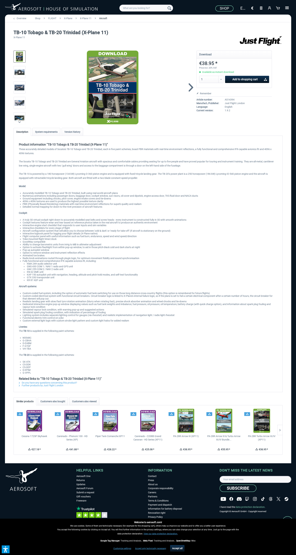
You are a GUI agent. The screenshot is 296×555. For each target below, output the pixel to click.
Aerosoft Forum (84, 488)
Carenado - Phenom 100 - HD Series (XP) (72, 438)
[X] (278, 499)
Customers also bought (52, 401)
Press (151, 480)
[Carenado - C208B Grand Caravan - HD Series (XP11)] (148, 421)
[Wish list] (261, 7)
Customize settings (122, 548)
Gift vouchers (83, 496)
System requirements (46, 131)
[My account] (269, 7)
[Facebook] (231, 499)
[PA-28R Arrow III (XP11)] (186, 421)
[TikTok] (262, 499)
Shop (224, 8)
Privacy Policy (155, 517)
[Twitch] (247, 499)
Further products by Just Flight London (42, 385)
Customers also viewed (84, 401)
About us (153, 484)
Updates (80, 484)
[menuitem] (146, 8)
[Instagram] (255, 499)
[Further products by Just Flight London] (261, 41)
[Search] (169, 8)
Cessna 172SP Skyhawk (34, 436)
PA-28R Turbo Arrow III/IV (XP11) (261, 438)
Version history (72, 131)
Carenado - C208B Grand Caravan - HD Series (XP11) (147, 438)
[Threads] (270, 499)
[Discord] (239, 499)
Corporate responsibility (160, 488)
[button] (6, 549)
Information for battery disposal (165, 508)
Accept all (177, 548)
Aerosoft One (83, 476)
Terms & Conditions (158, 500)
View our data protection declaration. (161, 534)
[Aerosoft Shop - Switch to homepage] (51, 7)
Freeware (81, 500)
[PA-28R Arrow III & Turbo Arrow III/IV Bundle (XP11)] (224, 421)
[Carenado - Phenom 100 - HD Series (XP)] (72, 421)
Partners (152, 496)
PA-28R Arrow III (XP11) (186, 436)
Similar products (25, 401)
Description (22, 131)
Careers (152, 492)
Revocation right (156, 512)
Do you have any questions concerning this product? (49, 382)
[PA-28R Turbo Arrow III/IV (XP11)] (261, 421)
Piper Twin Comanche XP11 (110, 436)
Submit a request (85, 492)
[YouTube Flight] (223, 499)
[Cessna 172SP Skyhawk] (34, 421)
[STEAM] (286, 499)
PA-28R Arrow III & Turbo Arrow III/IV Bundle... (224, 438)
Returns (80, 480)
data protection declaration (250, 507)
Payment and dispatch (160, 504)
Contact (152, 476)
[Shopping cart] (278, 7)
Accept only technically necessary (150, 548)
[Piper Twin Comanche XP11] (110, 421)
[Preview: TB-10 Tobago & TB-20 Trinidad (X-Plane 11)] (20, 57)
